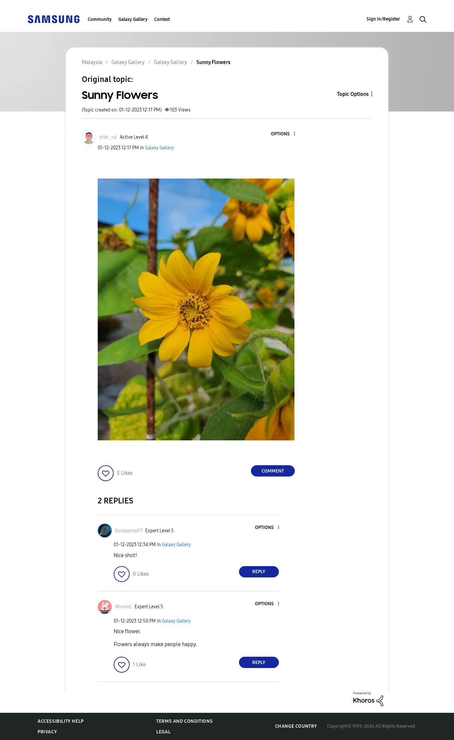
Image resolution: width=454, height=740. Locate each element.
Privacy (47, 732)
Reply (258, 571)
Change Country (296, 726)
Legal (163, 732)
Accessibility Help (61, 721)
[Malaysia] (53, 19)
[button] (283, 134)
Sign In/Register (383, 19)
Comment (273, 471)
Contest (162, 19)
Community (100, 19)
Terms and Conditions (184, 721)
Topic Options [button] (353, 94)
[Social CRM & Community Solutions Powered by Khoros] (368, 699)
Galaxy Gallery (133, 19)
